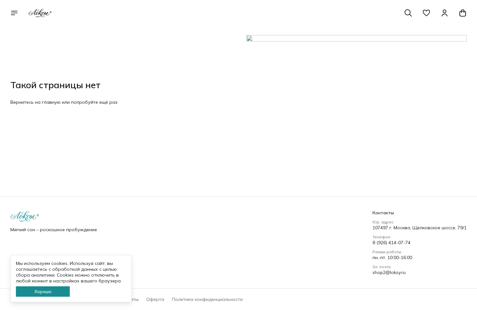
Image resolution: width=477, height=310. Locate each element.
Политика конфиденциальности (207, 299)
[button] (426, 13)
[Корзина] (463, 13)
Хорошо (43, 291)
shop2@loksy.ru (389, 272)
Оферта (155, 299)
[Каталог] (14, 13)
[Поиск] (408, 13)
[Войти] (444, 13)
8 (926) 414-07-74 (391, 242)
